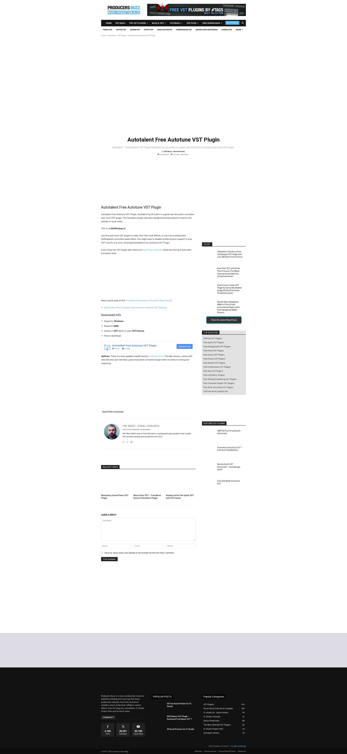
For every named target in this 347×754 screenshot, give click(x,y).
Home (109, 23)
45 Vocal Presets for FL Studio (180, 729)
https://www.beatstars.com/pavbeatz (137, 429)
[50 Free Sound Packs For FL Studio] (158, 707)
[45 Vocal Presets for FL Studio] (158, 732)
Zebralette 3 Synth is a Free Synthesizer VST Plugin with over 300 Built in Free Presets (230, 254)
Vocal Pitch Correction (113, 411)
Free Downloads (211, 23)
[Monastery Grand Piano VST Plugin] (116, 483)
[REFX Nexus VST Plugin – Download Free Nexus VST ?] (158, 719)
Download (184, 346)
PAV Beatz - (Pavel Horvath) (174, 151)
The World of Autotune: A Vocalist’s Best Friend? (149, 300)
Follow (123, 724)
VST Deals (120, 23)
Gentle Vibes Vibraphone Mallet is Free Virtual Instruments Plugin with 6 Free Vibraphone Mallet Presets (228, 307)
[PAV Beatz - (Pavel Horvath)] (112, 433)
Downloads (111, 35)
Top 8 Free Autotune (152, 249)
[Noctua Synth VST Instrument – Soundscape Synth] (208, 469)
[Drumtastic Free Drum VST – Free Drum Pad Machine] (208, 452)
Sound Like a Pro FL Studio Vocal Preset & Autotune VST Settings (135, 307)
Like (107, 724)
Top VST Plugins (137, 23)
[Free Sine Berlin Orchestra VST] (208, 485)
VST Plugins (122, 35)
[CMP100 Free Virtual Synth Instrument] (208, 435)
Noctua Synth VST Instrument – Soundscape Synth (228, 467)
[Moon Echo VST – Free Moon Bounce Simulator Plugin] (148, 483)
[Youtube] (131, 441)
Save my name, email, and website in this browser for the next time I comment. (139, 553)
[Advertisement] (148, 182)
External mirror (156, 356)
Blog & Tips (158, 23)
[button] (242, 23)
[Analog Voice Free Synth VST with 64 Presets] (180, 483)
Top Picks (191, 23)
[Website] (127, 441)
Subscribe (138, 724)
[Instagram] (124, 441)
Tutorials (175, 23)
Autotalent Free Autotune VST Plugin (134, 345)
